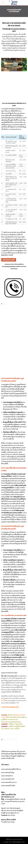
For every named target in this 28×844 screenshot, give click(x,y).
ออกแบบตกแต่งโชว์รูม (7, 772)
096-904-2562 (8, 810)
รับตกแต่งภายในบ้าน (10, 266)
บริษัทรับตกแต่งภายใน (16, 46)
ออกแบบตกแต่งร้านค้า (7, 779)
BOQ (2, 700)
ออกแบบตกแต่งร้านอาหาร (9, 782)
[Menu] (2, 2)
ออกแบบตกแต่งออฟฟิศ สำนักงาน (11, 769)
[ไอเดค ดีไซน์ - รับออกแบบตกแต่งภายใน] (14, 2)
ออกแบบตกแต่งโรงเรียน (8, 785)
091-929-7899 (8, 808)
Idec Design (11, 815)
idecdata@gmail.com (12, 813)
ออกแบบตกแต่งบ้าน (7, 776)
